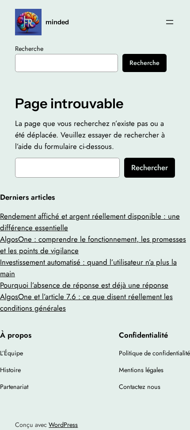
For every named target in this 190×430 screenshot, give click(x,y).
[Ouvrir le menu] (169, 22)
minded (57, 22)
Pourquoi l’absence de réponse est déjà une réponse (84, 285)
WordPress (63, 424)
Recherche (29, 48)
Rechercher (149, 167)
